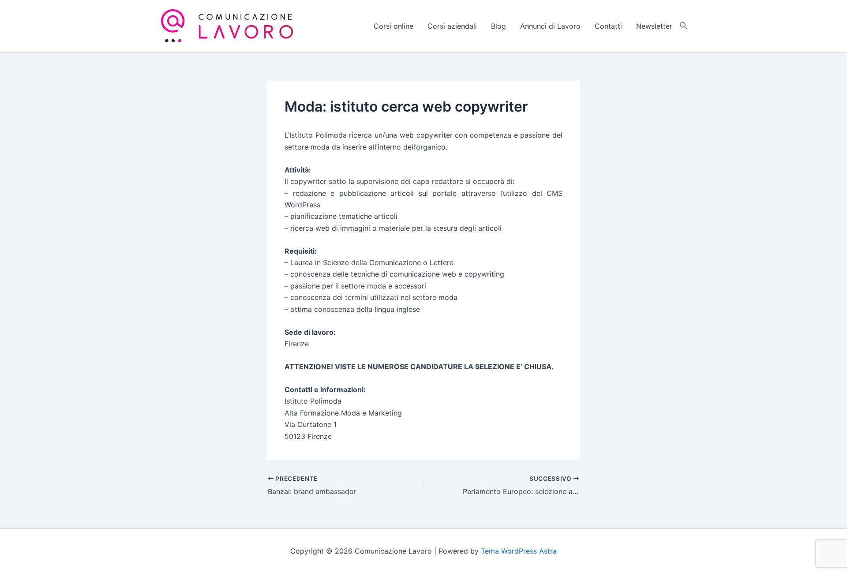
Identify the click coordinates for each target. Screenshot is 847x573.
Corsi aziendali (452, 26)
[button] (683, 26)
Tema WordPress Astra (519, 551)
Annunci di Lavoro (550, 26)
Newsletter (654, 26)
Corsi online (393, 26)
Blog (498, 26)
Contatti (608, 26)
